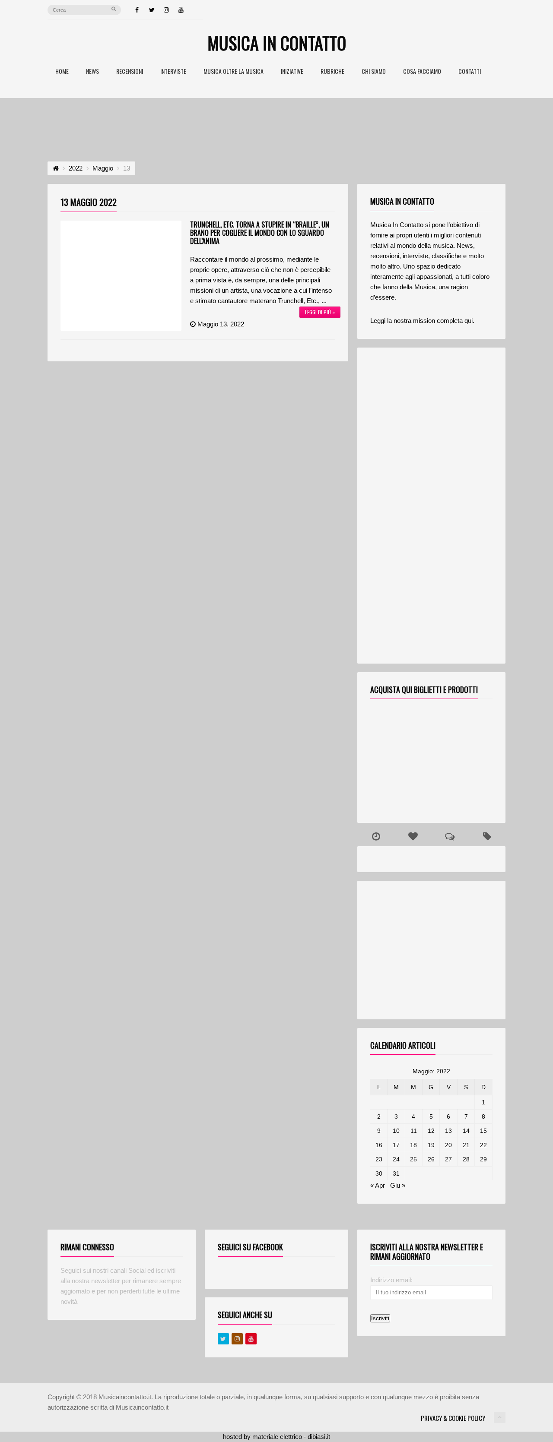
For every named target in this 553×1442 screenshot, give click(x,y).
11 (413, 1130)
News (92, 72)
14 (466, 1130)
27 (448, 1159)
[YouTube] (181, 10)
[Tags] (486, 837)
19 (431, 1145)
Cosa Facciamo (422, 72)
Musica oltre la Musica (233, 72)
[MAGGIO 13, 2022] (120, 276)
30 (378, 1173)
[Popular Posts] (413, 837)
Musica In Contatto (276, 43)
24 (396, 1159)
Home (62, 72)
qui (468, 320)
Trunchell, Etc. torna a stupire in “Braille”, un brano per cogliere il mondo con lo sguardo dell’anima (259, 232)
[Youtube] (251, 1338)
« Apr (377, 1185)
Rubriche (332, 72)
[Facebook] (137, 10)
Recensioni (129, 72)
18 (413, 1145)
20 (448, 1145)
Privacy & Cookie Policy (453, 1418)
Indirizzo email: (391, 1280)
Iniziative (292, 72)
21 (466, 1145)
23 (378, 1159)
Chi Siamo (374, 72)
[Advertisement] (276, 121)
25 (413, 1159)
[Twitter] (151, 10)
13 (448, 1130)
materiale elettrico (277, 1436)
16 (378, 1145)
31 (396, 1173)
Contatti (469, 72)
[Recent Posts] (375, 837)
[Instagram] (166, 10)
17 (396, 1145)
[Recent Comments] (450, 837)
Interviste (173, 72)
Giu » (397, 1185)
